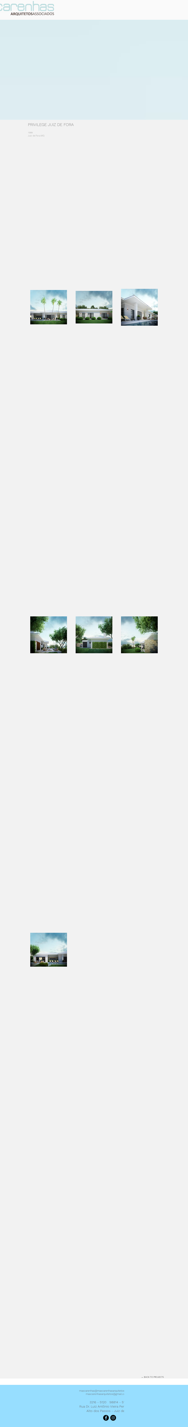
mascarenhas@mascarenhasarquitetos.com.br (106, 1390)
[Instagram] (113, 1418)
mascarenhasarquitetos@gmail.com (106, 1394)
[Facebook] (106, 1418)
